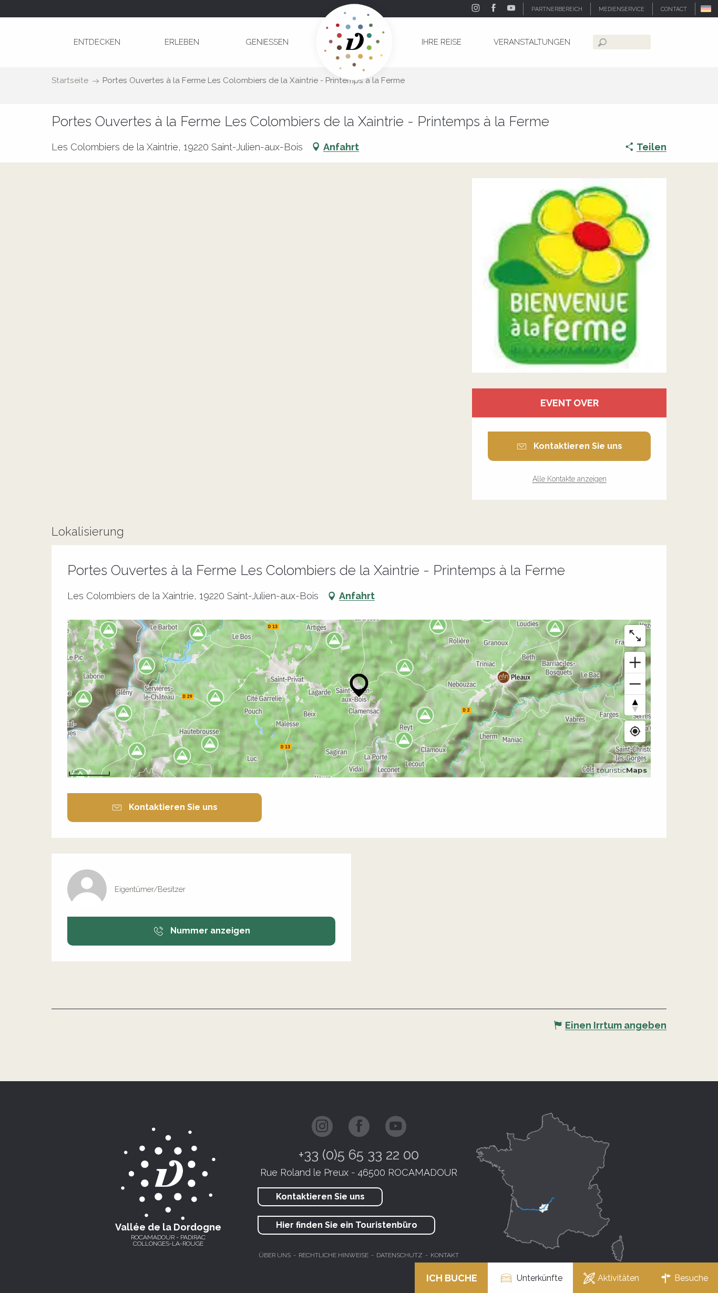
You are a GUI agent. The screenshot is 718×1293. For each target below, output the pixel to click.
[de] (706, 8)
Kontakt (444, 1255)
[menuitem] (97, 42)
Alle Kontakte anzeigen (569, 479)
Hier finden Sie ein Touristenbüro (346, 1225)
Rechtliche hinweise (333, 1255)
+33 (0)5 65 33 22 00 (359, 1155)
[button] (706, 8)
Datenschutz (399, 1255)
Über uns (275, 1255)
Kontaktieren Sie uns (320, 1197)
